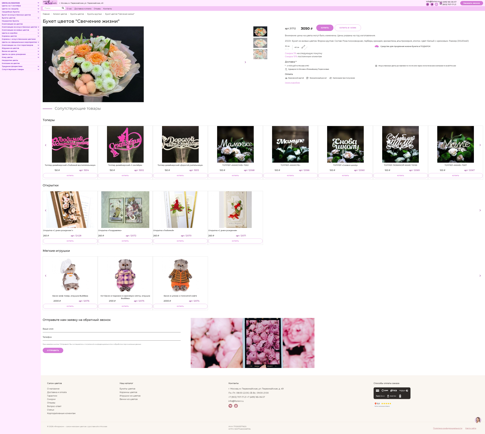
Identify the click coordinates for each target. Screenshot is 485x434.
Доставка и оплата (82, 9)
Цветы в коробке (9, 33)
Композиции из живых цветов (15, 30)
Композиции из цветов (12, 24)
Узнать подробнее (292, 83)
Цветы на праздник (11, 3)
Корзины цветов (9, 36)
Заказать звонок (471, 3)
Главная (46, 14)
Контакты (107, 9)
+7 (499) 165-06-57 (448, 2)
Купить (325, 28)
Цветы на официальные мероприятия (19, 42)
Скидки (51, 399)
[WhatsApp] (427, 4)
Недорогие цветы (10, 60)
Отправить (53, 350)
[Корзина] (471, 8)
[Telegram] (432, 4)
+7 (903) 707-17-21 (448, 4)
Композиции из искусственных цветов (19, 27)
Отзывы (97, 9)
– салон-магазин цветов (75, 426)
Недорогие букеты (10, 21)
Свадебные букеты (11, 12)
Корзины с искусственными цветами (19, 39)
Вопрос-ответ (54, 406)
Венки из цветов (9, 51)
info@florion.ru (433, 1)
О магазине (53, 389)
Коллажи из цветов (11, 63)
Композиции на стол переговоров (17, 45)
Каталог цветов (60, 14)
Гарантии (52, 396)
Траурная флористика (12, 66)
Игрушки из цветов (10, 48)
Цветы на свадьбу (10, 9)
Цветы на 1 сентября (11, 6)
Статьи (50, 410)
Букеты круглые (94, 14)
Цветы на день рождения (14, 54)
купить (70, 176)
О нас (69, 9)
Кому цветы (7, 57)
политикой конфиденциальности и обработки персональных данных (113, 344)
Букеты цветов (8, 18)
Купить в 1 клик (348, 28)
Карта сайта (470, 428)
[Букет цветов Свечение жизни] (93, 64)
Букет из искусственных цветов (16, 15)
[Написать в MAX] (436, 4)
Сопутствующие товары (13, 69)
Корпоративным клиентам (61, 413)
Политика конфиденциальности (447, 428)
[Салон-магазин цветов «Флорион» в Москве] (50, 2)
